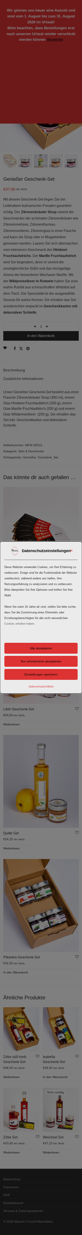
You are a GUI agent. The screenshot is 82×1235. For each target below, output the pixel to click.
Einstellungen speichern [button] (41, 674)
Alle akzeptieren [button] (41, 648)
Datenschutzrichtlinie (41, 686)
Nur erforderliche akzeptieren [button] (41, 661)
